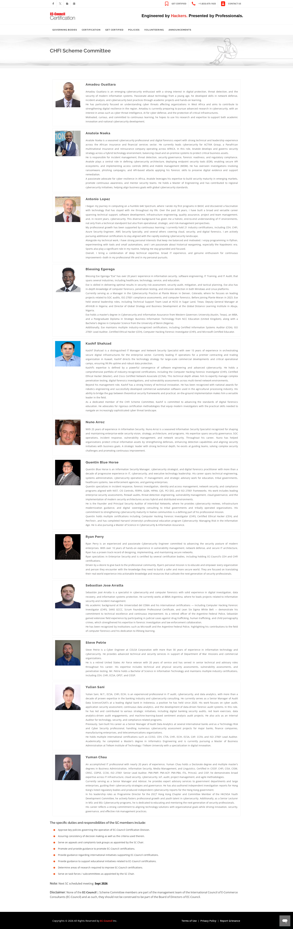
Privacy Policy (208, 920)
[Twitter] (60, 3)
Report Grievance (230, 920)
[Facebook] (53, 3)
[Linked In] (74, 3)
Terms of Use (189, 920)
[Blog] (67, 3)
